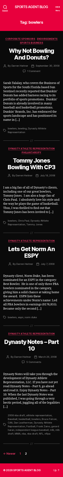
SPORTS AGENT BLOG (31, 7)
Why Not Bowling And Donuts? (31, 54)
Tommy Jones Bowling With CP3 (31, 164)
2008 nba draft (16, 415)
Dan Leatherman (23, 422)
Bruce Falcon (49, 419)
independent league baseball (32, 429)
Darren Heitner (19, 65)
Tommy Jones (34, 224)
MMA (17, 433)
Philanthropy (31, 152)
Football (30, 426)
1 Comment (33, 71)
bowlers (12, 128)
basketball (24, 419)
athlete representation (39, 415)
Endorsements (47, 38)
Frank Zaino (43, 426)
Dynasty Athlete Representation (31, 148)
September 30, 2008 (47, 65)
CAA (10, 422)
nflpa (47, 433)
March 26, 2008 (48, 356)
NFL (41, 433)
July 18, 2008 (47, 175)
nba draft (32, 433)
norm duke (31, 317)
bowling (22, 128)
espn (20, 317)
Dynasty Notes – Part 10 (31, 345)
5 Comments (33, 362)
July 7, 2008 (47, 263)
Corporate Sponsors (20, 38)
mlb (52, 429)
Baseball (12, 419)
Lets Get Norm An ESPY (31, 252)
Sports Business (31, 42)
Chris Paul (23, 220)
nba (24, 433)
